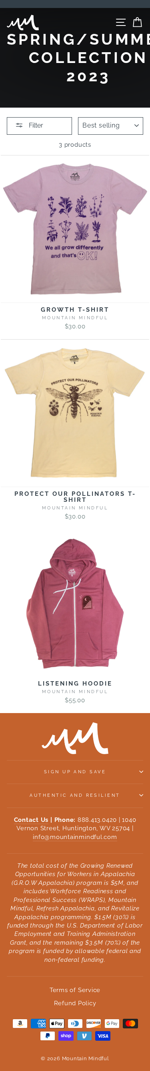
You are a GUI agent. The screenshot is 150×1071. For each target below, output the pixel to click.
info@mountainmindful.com (75, 837)
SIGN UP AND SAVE (75, 771)
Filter (35, 125)
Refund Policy (75, 1003)
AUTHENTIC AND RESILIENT (75, 795)
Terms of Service (75, 990)
